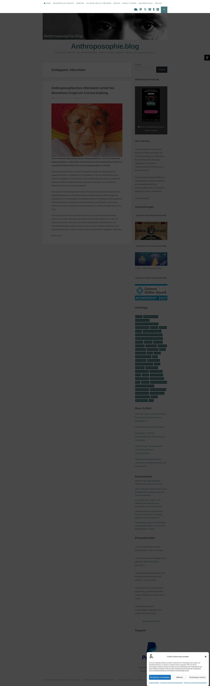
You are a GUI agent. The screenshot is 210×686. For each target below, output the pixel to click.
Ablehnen (179, 677)
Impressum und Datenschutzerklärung (171, 682)
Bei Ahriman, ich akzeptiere (160, 677)
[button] (206, 657)
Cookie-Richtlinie (154, 682)
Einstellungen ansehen (197, 677)
